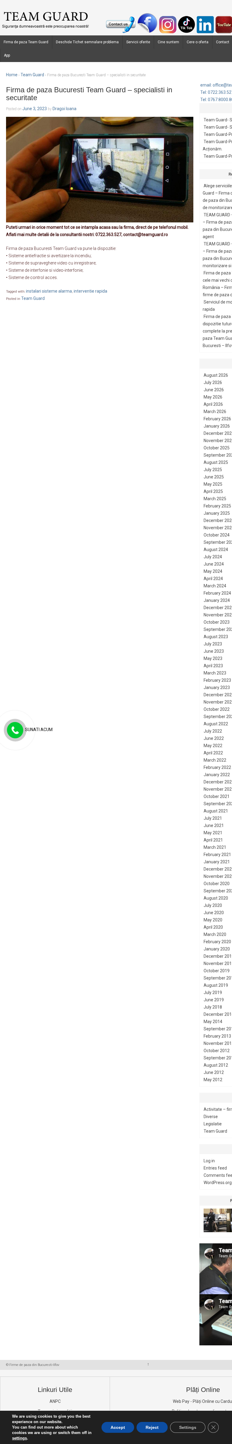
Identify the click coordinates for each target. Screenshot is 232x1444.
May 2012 (213, 1079)
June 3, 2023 (34, 108)
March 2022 (215, 760)
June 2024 (214, 564)
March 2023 (215, 673)
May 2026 (213, 397)
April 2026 (213, 404)
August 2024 (216, 549)
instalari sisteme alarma (49, 291)
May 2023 (213, 658)
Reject (152, 1427)
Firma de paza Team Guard (26, 42)
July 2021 (213, 818)
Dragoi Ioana (64, 108)
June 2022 (214, 738)
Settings (187, 1427)
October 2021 (217, 796)
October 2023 (217, 622)
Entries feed (215, 1168)
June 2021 (214, 825)
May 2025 (213, 484)
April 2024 (213, 578)
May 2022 (213, 745)
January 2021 (217, 861)
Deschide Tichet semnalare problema (87, 42)
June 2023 (214, 651)
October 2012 (217, 1050)
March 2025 (215, 498)
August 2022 (216, 723)
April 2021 (213, 840)
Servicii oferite (138, 42)
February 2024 (217, 593)
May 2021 (213, 832)
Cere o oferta (197, 42)
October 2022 (217, 709)
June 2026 (214, 389)
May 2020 (213, 919)
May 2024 (213, 571)
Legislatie (213, 1123)
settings (19, 1438)
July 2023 (213, 644)
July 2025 (213, 469)
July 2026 (213, 382)
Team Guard (32, 74)
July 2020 (213, 905)
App (7, 55)
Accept (118, 1427)
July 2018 (213, 1007)
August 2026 (216, 375)
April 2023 (213, 665)
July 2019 (213, 992)
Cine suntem (168, 42)
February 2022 (217, 767)
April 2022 (213, 752)
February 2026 (217, 418)
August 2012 (216, 1065)
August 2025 (216, 462)
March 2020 (215, 934)
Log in (209, 1160)
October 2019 (217, 970)
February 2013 (217, 1036)
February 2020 (217, 941)
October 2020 (217, 883)
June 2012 (214, 1072)
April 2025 (213, 491)
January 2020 (217, 949)
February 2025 (217, 506)
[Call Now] (14, 730)
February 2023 (217, 680)
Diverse (211, 1116)
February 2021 (217, 854)
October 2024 (217, 535)
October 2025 (217, 447)
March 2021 (215, 847)
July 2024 (213, 556)
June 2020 (214, 912)
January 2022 (217, 774)
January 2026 (217, 426)
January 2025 (217, 513)
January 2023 (217, 687)
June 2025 (214, 476)
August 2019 (216, 985)
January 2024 (217, 600)
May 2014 (213, 1021)
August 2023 (216, 636)
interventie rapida (90, 291)
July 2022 (213, 731)
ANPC (55, 1401)
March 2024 (215, 585)
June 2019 (214, 999)
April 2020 (213, 927)
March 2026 (215, 411)
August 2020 (216, 898)
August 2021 (216, 811)
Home (12, 74)
